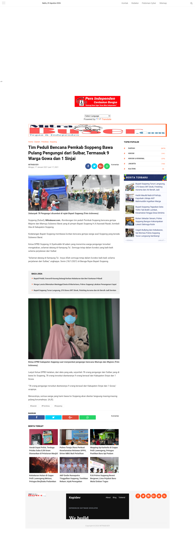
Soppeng (53, 142)
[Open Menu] (3, 3)
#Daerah (33, 406)
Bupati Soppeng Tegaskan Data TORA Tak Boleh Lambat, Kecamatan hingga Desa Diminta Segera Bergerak (149, 210)
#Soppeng (58, 406)
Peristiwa (45, 142)
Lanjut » (161, 240)
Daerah (37, 142)
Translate (106, 119)
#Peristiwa (46, 406)
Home (30, 142)
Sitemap (163, 3)
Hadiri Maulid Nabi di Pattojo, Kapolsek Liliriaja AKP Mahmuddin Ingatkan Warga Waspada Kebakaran (148, 198)
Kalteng (132, 169)
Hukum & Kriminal (136, 159)
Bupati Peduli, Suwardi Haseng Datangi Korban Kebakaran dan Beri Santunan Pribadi (68, 278)
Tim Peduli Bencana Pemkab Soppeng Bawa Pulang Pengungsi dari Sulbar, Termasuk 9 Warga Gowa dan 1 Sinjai (70, 153)
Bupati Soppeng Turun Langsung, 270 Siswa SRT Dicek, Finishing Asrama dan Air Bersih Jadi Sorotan (75, 290)
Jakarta (132, 164)
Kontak (125, 3)
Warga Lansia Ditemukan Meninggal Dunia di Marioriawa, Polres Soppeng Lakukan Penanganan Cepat (75, 284)
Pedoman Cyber (149, 3)
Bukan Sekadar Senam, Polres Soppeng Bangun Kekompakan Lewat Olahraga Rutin (149, 221)
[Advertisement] (85, 20)
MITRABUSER (104, 526)
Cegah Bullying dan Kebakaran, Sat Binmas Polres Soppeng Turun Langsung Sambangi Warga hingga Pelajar (149, 233)
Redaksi (134, 3)
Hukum (131, 153)
